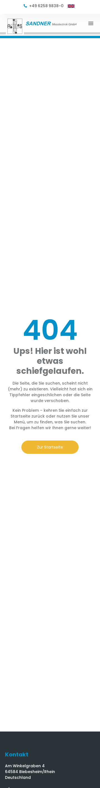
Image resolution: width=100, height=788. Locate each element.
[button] (91, 23)
